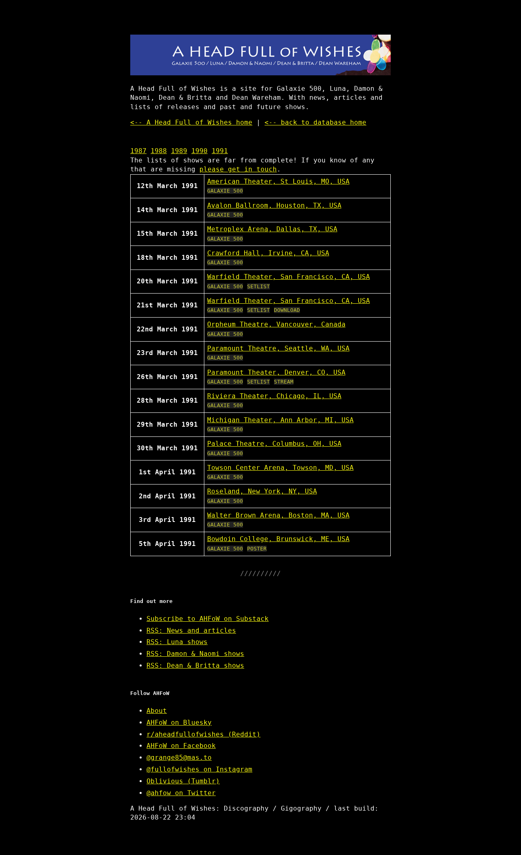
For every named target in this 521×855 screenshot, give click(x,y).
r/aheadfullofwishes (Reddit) (203, 734)
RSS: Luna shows (177, 642)
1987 (138, 151)
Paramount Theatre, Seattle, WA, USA (278, 348)
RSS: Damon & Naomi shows (195, 654)
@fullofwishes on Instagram (199, 769)
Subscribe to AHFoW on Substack (208, 619)
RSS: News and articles (191, 630)
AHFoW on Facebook (181, 746)
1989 (179, 151)
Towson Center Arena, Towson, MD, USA (280, 467)
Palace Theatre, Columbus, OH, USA (274, 443)
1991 (220, 151)
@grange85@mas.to (179, 757)
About (157, 711)
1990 (199, 151)
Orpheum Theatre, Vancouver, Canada (276, 324)
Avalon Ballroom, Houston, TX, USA (274, 205)
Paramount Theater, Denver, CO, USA (276, 372)
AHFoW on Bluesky (179, 722)
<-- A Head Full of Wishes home (191, 122)
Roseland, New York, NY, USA (262, 491)
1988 (159, 151)
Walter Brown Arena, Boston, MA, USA (278, 515)
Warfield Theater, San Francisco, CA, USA (288, 277)
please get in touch (238, 169)
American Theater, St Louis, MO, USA (278, 181)
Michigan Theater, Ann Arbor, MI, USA (280, 420)
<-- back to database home (315, 122)
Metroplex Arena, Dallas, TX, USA (272, 229)
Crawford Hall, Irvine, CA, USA (268, 253)
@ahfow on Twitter (181, 793)
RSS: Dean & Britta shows (195, 665)
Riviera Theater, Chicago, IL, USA (274, 396)
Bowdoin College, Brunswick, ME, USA (278, 539)
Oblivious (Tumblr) (183, 781)
